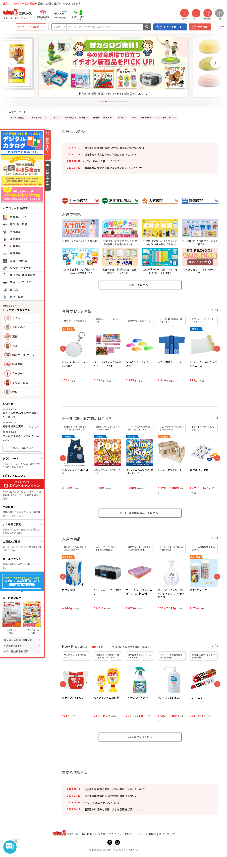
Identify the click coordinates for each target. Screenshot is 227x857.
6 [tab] (115, 101)
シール (134, 117)
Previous (12, 63)
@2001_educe (22, 584)
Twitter (109, 842)
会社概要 (87, 834)
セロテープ (146, 117)
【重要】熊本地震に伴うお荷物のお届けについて (110, 154)
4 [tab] (109, 101)
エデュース (11, 3)
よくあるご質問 (12, 524)
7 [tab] (118, 101)
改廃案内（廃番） (12, 645)
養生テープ (108, 117)
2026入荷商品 (17, 117)
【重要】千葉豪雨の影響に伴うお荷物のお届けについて (114, 147)
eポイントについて (14, 476)
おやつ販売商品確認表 (16, 651)
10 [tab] (127, 101)
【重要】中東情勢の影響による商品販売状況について (113, 168)
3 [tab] (106, 101)
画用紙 (96, 117)
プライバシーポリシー (121, 834)
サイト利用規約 (147, 834)
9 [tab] (124, 101)
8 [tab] (121, 101)
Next (215, 63)
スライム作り (37, 117)
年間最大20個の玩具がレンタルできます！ (42, 3)
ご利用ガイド (11, 507)
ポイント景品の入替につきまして (101, 161)
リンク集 (100, 834)
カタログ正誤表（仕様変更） (19, 639)
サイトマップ (167, 834)
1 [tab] (100, 101)
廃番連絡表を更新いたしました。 (22, 426)
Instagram (117, 842)
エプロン (54, 117)
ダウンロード (11, 458)
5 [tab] (112, 101)
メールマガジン (12, 559)
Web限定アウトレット (75, 117)
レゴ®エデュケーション (165, 117)
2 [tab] (103, 101)
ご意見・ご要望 (11, 541)
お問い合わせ (47, 177)
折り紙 (121, 117)
